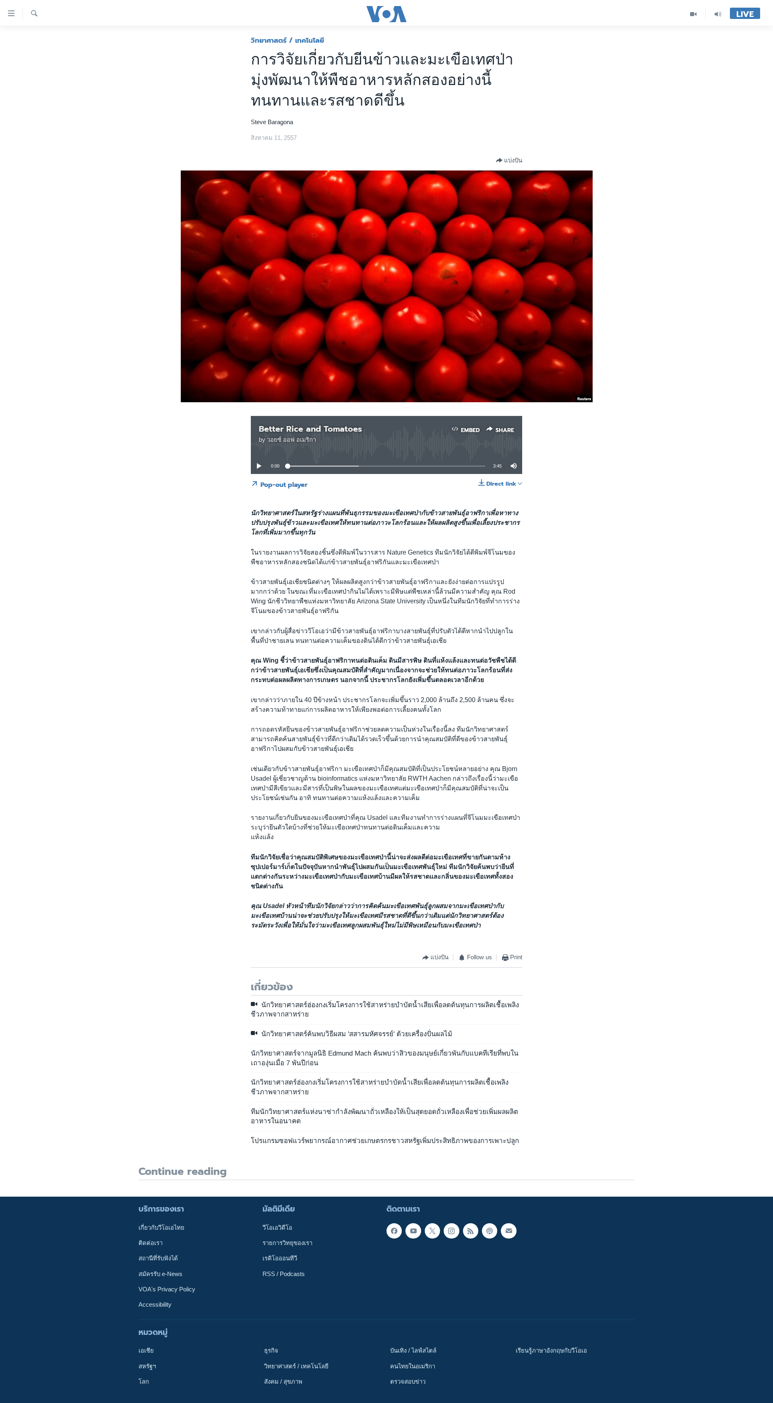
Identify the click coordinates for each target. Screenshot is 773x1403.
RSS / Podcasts (283, 1274)
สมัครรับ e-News (160, 1274)
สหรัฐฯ (147, 1366)
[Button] (509, 160)
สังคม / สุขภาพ (283, 1381)
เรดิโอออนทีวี (279, 1258)
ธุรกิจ (271, 1350)
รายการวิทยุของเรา (287, 1243)
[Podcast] (489, 1231)
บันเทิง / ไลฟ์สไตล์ (413, 1350)
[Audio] (718, 14)
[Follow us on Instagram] (451, 1231)
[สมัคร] (508, 1231)
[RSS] (470, 1231)
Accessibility (155, 1304)
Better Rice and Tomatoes (310, 429)
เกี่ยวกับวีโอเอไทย (161, 1227)
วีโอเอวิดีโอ (277, 1227)
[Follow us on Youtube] (413, 1231)
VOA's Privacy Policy (166, 1289)
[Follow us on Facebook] (394, 1231)
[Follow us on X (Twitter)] (432, 1231)
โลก (143, 1381)
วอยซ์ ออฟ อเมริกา (291, 439)
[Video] (693, 14)
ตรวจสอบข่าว (408, 1381)
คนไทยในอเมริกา (412, 1366)
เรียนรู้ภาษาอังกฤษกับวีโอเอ (551, 1350)
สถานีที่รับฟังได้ (158, 1258)
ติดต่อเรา (150, 1243)
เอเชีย (146, 1350)
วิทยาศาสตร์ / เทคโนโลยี (287, 40)
